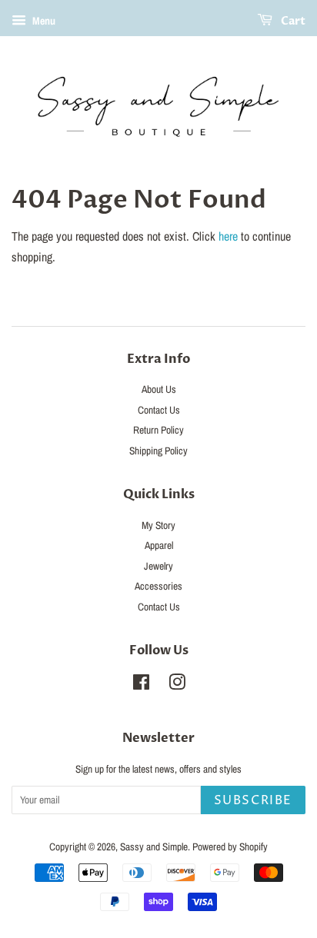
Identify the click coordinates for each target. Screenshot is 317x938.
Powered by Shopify (230, 846)
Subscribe (253, 800)
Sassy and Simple (154, 846)
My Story (158, 525)
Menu (42, 21)
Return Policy (158, 430)
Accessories (158, 586)
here (228, 236)
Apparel (159, 545)
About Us (159, 389)
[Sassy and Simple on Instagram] (177, 685)
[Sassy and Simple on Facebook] (141, 685)
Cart (292, 21)
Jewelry (158, 566)
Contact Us (159, 410)
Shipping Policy (158, 450)
